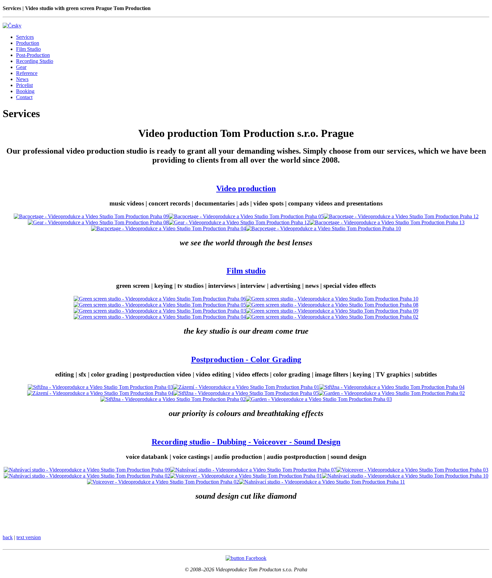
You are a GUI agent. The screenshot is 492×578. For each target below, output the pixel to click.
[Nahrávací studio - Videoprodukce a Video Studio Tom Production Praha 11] (322, 482)
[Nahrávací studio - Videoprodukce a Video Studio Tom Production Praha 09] (87, 470)
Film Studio (28, 49)
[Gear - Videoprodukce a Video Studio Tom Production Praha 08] (98, 222)
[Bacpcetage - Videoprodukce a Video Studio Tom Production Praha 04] (168, 228)
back (8, 537)
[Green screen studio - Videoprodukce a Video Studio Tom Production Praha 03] (160, 311)
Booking (25, 91)
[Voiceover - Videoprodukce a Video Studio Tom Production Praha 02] (163, 482)
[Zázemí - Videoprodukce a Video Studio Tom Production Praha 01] (246, 387)
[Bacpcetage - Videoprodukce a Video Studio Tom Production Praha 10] (323, 228)
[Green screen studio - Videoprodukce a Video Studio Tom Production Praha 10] (332, 299)
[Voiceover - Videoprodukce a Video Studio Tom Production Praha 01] (246, 476)
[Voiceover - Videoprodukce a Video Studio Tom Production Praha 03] (412, 470)
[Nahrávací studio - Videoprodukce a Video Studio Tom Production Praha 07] (253, 470)
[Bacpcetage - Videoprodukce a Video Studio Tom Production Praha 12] (401, 216)
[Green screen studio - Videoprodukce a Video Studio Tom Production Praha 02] (332, 317)
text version (28, 537)
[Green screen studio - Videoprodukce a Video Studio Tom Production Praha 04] (160, 317)
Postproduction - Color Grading (246, 359)
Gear (21, 67)
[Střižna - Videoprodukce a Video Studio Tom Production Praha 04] (392, 387)
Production (27, 43)
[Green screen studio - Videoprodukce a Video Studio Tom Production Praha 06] (160, 299)
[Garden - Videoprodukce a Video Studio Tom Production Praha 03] (319, 399)
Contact (24, 97)
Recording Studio (34, 61)
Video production (246, 188)
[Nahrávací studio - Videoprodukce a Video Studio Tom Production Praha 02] (87, 476)
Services (25, 37)
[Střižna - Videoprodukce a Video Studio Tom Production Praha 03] (100, 387)
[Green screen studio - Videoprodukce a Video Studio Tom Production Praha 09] (332, 311)
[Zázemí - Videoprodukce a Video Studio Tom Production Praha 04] (100, 393)
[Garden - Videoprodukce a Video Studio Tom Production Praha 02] (392, 393)
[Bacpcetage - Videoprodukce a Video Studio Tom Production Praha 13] (387, 222)
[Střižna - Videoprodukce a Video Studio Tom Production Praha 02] (173, 399)
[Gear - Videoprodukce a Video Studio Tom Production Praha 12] (239, 222)
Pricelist (24, 85)
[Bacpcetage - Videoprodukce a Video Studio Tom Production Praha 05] (246, 216)
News (22, 79)
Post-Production (33, 55)
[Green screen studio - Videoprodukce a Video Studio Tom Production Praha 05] (160, 305)
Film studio (246, 270)
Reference (26, 73)
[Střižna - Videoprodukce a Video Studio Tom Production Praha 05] (246, 393)
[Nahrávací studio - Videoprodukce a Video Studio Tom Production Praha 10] (405, 476)
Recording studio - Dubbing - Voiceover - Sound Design (246, 441)
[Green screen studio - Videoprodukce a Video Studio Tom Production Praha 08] (332, 305)
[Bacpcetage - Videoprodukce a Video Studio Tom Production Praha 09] (91, 216)
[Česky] (12, 25)
